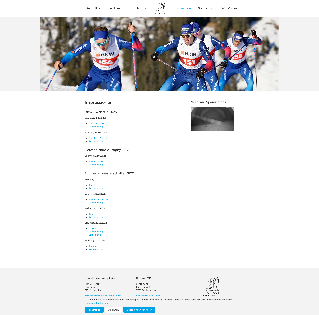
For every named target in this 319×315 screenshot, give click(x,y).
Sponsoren (205, 8)
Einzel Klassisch (96, 161)
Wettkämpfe (119, 8)
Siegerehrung (95, 126)
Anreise (142, 8)
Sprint (91, 185)
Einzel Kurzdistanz (98, 199)
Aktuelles (94, 8)
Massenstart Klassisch (99, 123)
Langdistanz (95, 228)
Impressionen (181, 8)
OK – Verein (228, 8)
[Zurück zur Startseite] (159, 8)
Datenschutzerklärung (97, 303)
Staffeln (92, 246)
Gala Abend (94, 235)
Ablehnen (113, 310)
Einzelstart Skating (98, 138)
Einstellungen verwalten (139, 310)
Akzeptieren (94, 310)
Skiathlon (93, 214)
